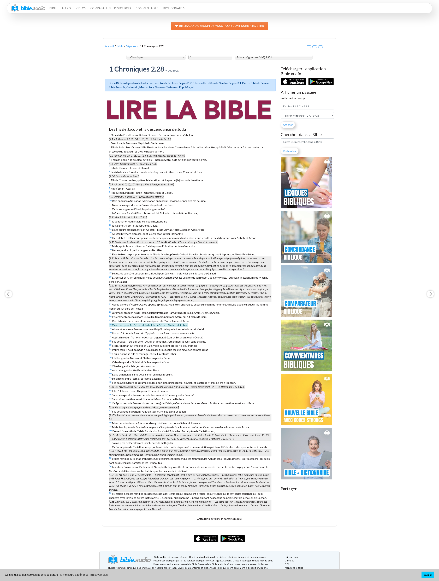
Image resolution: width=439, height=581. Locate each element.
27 (110, 320)
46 (110, 402)
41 (110, 378)
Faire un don (291, 556)
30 (110, 332)
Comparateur (100, 8)
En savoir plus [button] (99, 574)
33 (110, 345)
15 (110, 225)
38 (110, 365)
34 (110, 349)
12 (110, 208)
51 (110, 442)
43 (110, 390)
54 (110, 466)
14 (110, 220)
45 (110, 398)
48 (110, 422)
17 (110, 233)
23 (110, 276)
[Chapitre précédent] (8, 294)
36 (110, 357)
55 (110, 493)
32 (110, 340)
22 (110, 272)
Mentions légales (294, 567)
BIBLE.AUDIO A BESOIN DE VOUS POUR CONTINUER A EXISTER (221, 25)
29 (110, 328)
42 (110, 382)
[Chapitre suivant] (430, 294)
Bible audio (159, 556)
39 (110, 369)
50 (110, 430)
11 (110, 204)
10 (110, 200)
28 (110, 324)
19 (110, 245)
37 (110, 361)
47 (110, 410)
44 (110, 394)
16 (110, 229)
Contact (289, 560)
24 (110, 303)
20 (110, 249)
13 (110, 212)
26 (110, 316)
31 (110, 336)
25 (110, 312)
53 (110, 458)
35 (110, 353)
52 (110, 446)
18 (110, 237)
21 (110, 253)
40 (110, 373)
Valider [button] (428, 574)
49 (110, 426)
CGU (287, 564)
